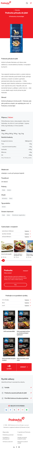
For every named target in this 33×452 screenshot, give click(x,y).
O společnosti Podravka (24, 432)
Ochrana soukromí (8, 441)
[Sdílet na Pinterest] (18, 410)
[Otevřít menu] (31, 3)
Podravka (17, 10)
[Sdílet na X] (14, 410)
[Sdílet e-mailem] (22, 410)
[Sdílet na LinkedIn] (6, 410)
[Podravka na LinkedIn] (14, 447)
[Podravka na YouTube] (19, 447)
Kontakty (20, 435)
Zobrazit (23, 367)
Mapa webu (6, 432)
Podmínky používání (8, 435)
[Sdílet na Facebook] (10, 410)
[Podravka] (6, 4)
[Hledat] (27, 3)
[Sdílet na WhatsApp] (26, 410)
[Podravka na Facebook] (16, 447)
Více (15, 284)
